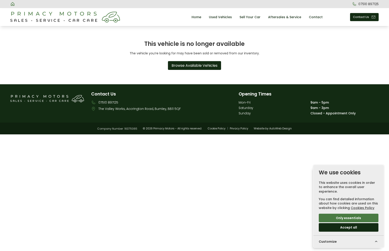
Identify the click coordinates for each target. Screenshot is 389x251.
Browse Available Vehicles (194, 65)
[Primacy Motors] (13, 4)
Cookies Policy (362, 208)
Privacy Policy (239, 128)
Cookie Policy (217, 128)
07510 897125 (108, 102)
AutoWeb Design (280, 128)
